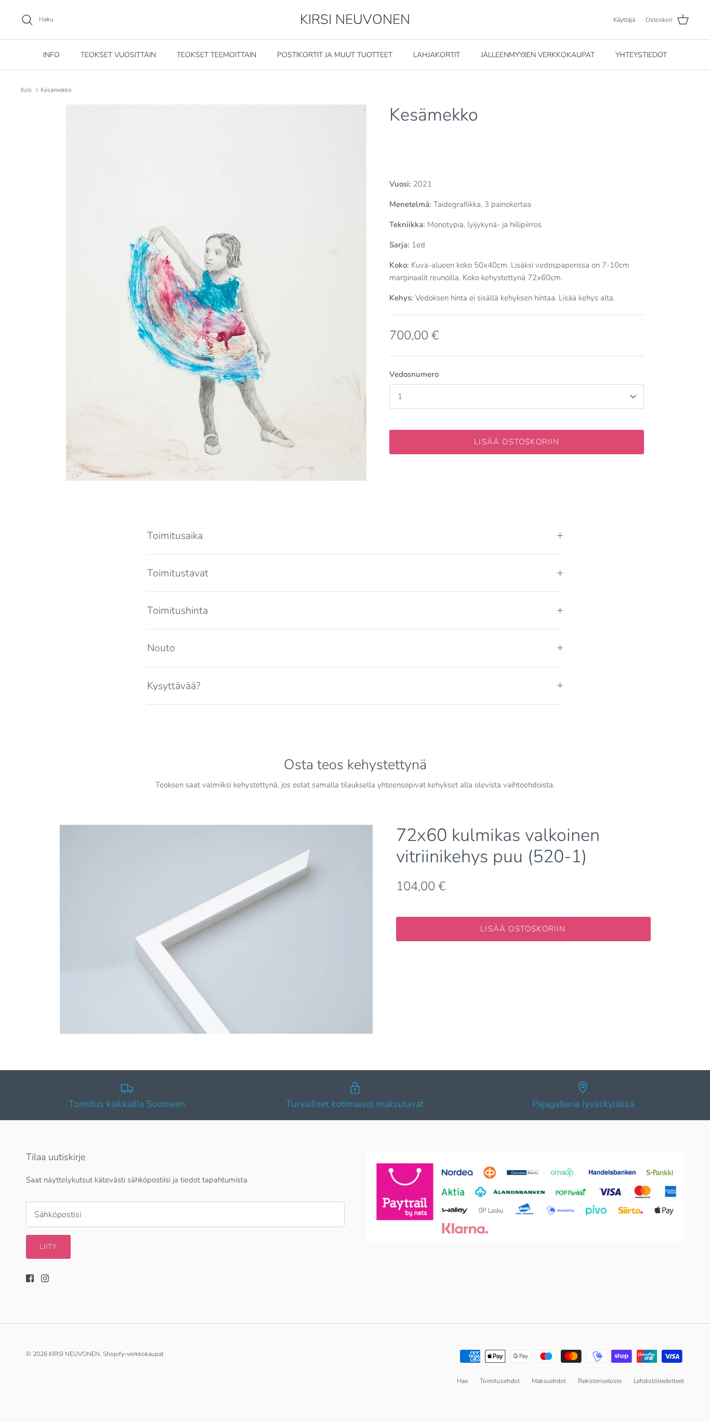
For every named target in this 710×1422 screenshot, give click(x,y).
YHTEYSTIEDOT (641, 55)
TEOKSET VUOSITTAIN (118, 55)
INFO (51, 55)
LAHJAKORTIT (436, 55)
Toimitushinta (177, 610)
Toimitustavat (177, 573)
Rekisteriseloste (600, 1381)
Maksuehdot (549, 1381)
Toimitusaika (175, 536)
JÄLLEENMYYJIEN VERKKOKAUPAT (538, 55)
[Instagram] (45, 1278)
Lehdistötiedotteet (659, 1381)
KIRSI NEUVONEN (74, 1354)
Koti (26, 90)
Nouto (161, 648)
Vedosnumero (414, 374)
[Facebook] (30, 1278)
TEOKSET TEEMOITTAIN (216, 55)
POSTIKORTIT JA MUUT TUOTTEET (334, 55)
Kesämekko (56, 90)
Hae (462, 1381)
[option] (216, 292)
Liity (48, 1247)
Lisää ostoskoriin (516, 442)
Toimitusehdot (500, 1381)
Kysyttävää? (174, 686)
